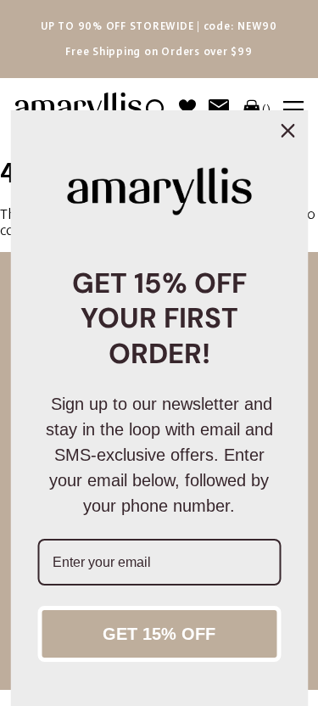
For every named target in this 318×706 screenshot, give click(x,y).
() (266, 109)
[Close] (287, 130)
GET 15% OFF (159, 634)
